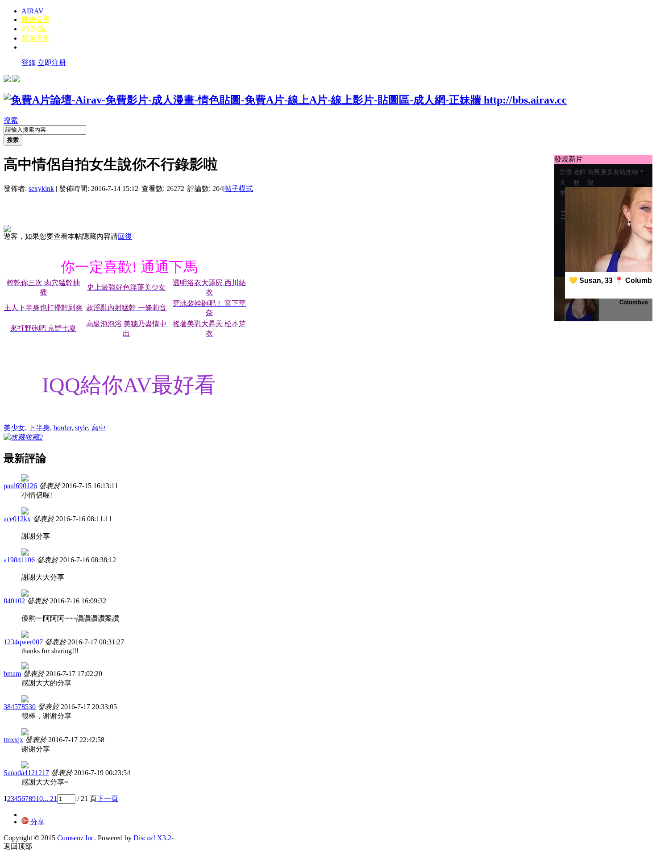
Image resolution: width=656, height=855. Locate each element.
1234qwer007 (23, 642)
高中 (98, 428)
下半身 (39, 428)
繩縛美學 (35, 19)
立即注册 (51, 62)
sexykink (41, 188)
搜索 (11, 120)
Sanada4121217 (26, 772)
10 (39, 798)
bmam (12, 673)
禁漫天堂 (35, 38)
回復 (125, 236)
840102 (14, 601)
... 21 (50, 798)
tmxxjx (13, 739)
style (81, 428)
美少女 (14, 428)
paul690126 (20, 486)
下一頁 (107, 798)
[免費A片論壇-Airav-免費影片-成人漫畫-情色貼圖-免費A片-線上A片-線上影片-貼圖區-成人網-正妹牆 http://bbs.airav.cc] (285, 100)
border (62, 428)
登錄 (28, 62)
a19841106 (19, 560)
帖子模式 (238, 188)
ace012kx (17, 519)
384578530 (20, 706)
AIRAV (32, 11)
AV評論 (33, 29)
